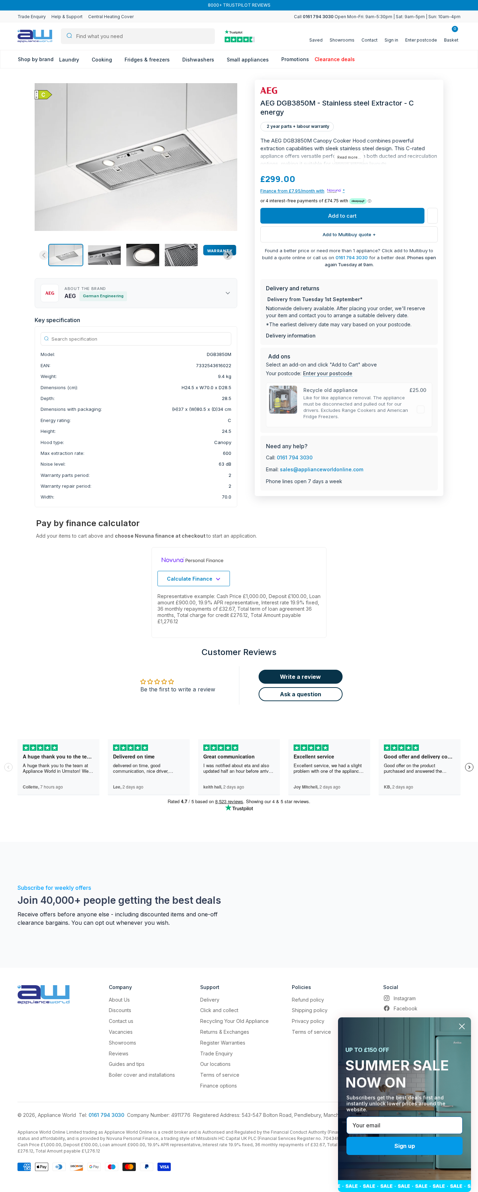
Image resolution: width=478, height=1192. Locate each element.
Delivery (209, 1000)
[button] (65, 255)
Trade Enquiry (31, 16)
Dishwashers (199, 60)
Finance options (218, 1086)
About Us (119, 1000)
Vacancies (121, 1032)
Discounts (120, 1010)
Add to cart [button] (342, 215)
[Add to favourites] (432, 216)
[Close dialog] (462, 1026)
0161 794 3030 (352, 257)
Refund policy (308, 1000)
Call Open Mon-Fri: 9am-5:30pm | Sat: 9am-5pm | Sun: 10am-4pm (377, 16)
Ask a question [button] (300, 694)
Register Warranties (222, 1043)
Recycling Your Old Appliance (234, 1021)
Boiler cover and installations (142, 1075)
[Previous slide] (44, 255)
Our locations (215, 1064)
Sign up (404, 1145)
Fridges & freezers (148, 60)
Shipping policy (310, 1010)
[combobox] (138, 36)
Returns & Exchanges (224, 1032)
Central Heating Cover (111, 16)
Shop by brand (36, 59)
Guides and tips (127, 1064)
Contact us (121, 1021)
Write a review (300, 676)
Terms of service (219, 1075)
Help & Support (67, 16)
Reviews (118, 1053)
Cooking (102, 60)
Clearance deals (335, 59)
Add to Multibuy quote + (349, 234)
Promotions (295, 59)
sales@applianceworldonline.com (321, 469)
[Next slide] (228, 255)
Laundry (69, 60)
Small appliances (248, 60)
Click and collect (219, 1010)
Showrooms (122, 1043)
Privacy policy (308, 1021)
